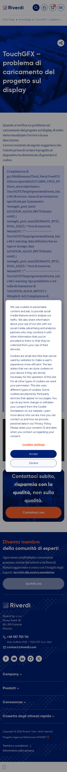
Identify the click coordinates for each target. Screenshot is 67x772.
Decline (33, 463)
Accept (33, 454)
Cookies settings (33, 444)
